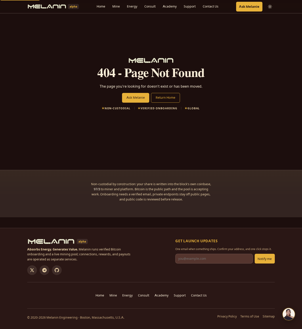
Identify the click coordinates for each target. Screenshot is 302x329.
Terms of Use (249, 316)
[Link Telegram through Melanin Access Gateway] (44, 270)
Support (190, 6)
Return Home (165, 98)
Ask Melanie (249, 6)
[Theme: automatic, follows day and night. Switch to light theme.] (270, 7)
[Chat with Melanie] (289, 314)
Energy (132, 6)
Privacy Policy (227, 316)
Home (101, 6)
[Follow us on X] (32, 270)
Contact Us (210, 6)
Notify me (265, 259)
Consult (150, 6)
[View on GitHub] (57, 270)
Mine (116, 6)
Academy (170, 6)
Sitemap (269, 316)
